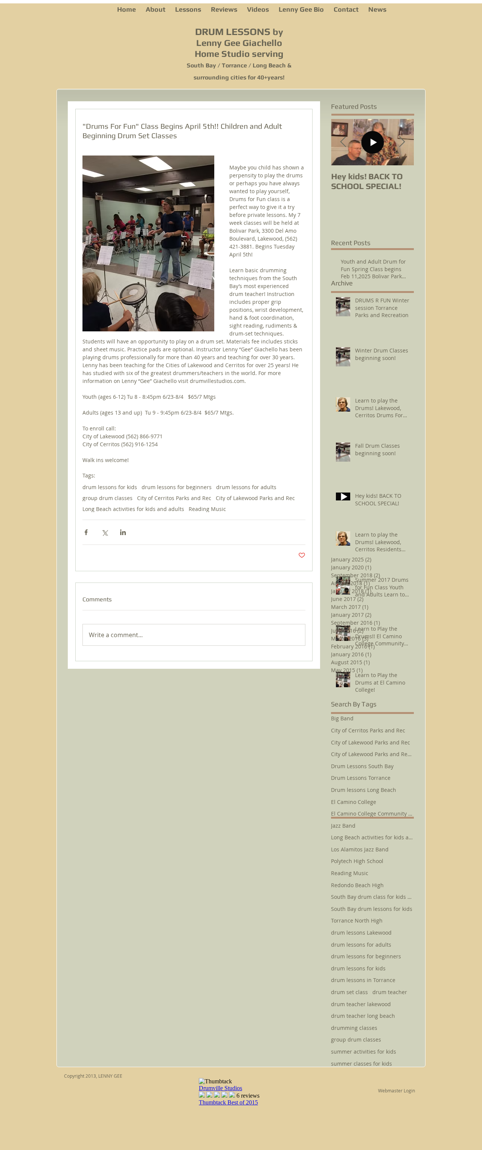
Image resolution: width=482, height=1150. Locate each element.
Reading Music (207, 509)
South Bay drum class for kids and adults (372, 896)
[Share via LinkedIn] (123, 532)
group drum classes (107, 498)
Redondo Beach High (357, 885)
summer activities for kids (363, 1051)
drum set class (349, 992)
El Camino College (353, 801)
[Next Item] (401, 142)
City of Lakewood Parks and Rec (255, 498)
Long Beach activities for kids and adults (133, 509)
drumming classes (354, 1027)
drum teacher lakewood (361, 1004)
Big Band (342, 718)
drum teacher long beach (363, 1015)
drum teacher (389, 992)
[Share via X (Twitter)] (104, 532)
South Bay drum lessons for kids (371, 908)
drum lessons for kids (109, 487)
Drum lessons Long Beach (363, 789)
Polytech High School (357, 861)
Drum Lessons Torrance (360, 777)
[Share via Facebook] (86, 532)
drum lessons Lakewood (361, 932)
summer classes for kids (361, 1063)
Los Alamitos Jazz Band (360, 849)
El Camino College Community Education (372, 813)
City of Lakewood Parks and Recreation (372, 754)
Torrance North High (357, 920)
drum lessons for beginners (177, 487)
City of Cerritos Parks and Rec (174, 498)
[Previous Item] (343, 142)
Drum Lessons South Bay (362, 766)
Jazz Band (343, 825)
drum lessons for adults (246, 487)
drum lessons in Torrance (363, 980)
